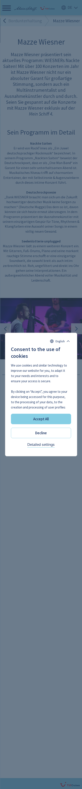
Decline (41, 433)
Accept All (41, 419)
